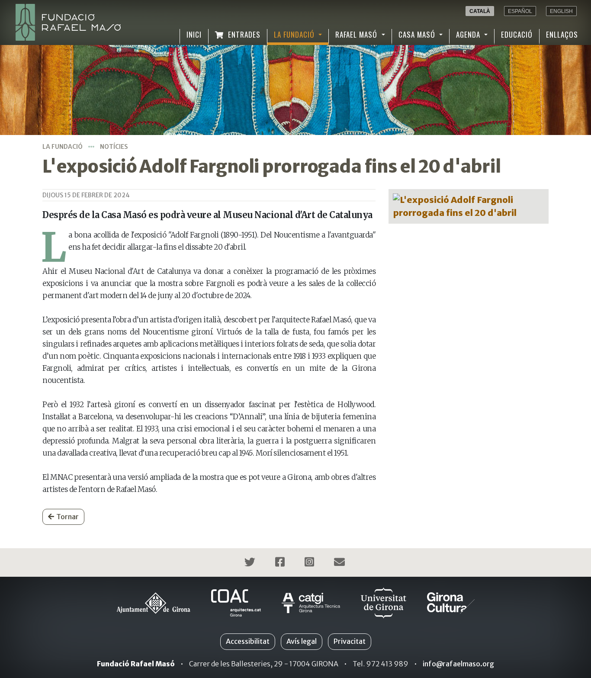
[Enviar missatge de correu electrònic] (340, 563)
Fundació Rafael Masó (136, 663)
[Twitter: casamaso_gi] (250, 563)
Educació (517, 34)
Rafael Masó (357, 34)
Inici (194, 34)
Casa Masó (417, 34)
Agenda (469, 34)
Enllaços (562, 34)
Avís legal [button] (301, 641)
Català (479, 11)
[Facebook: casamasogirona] (281, 563)
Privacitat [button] (350, 641)
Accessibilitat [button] (248, 641)
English (561, 11)
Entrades (243, 34)
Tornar (67, 516)
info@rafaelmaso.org (458, 663)
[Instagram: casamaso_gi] (310, 563)
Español (520, 11)
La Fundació (295, 34)
